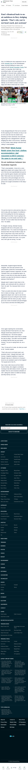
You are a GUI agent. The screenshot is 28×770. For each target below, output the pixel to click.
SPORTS (3, 582)
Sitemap (2, 727)
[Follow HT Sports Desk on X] (11, 34)
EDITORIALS (3, 571)
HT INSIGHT (3, 597)
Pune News (16, 485)
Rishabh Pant (9, 63)
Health (2, 530)
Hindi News (16, 651)
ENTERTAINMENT (5, 491)
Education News (17, 518)
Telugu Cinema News (5, 499)
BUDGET (3, 556)
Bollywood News (4, 494)
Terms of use (22, 719)
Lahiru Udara (17, 464)
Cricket (2, 454)
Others (2, 589)
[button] (2, 2)
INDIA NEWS (4, 448)
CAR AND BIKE (4, 575)
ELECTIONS (3, 600)
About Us (3, 719)
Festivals (16, 527)
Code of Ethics (22, 724)
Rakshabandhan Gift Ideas (6, 635)
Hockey (2, 587)
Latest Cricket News (7, 658)
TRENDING (3, 542)
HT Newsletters (22, 722)
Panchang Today (17, 630)
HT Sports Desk (6, 34)
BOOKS (2, 593)
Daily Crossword (17, 614)
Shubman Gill (17, 456)
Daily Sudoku (4, 614)
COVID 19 (3, 608)
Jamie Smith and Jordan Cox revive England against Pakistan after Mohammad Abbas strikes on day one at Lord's (20, 689)
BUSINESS (3, 546)
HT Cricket (8, 5)
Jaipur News (16, 478)
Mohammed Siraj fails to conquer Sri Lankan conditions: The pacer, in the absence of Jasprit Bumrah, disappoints (7, 680)
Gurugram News (17, 475)
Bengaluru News (4, 470)
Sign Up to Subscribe (14, 431)
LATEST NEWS (4, 441)
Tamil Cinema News (18, 496)
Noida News (16, 483)
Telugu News (3, 651)
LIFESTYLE (3, 522)
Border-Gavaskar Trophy (17, 67)
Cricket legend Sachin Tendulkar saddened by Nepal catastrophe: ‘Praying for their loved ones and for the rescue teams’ (6, 698)
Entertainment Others (19, 501)
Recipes (15, 530)
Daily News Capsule (5, 428)
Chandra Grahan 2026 (6, 630)
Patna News (3, 485)
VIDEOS (2, 553)
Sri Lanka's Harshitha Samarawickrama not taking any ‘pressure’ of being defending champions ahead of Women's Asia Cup (6, 664)
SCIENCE (3, 564)
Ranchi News (4, 488)
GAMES (2, 611)
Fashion (2, 527)
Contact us (12, 719)
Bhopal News (17, 470)
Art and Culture (4, 525)
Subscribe (24, 1)
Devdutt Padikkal (4, 459)
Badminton (3, 584)
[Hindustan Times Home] (9, 1)
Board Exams (17, 513)
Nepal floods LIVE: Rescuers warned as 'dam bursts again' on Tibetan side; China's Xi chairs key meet (6, 712)
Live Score (17, 5)
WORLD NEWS (4, 444)
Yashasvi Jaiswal (4, 461)
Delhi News (3, 475)
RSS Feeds (12, 727)
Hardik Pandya (17, 459)
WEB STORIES (4, 538)
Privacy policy (4, 722)
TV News (16, 499)
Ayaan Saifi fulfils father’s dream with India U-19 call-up (5, 688)
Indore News (3, 478)
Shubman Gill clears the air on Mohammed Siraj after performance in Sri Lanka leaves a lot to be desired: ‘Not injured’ (20, 672)
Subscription (3, 724)
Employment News (18, 516)
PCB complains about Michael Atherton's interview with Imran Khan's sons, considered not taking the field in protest (20, 680)
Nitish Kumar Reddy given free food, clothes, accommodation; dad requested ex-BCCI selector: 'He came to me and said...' (14, 153)
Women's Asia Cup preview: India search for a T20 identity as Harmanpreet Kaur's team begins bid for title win (20, 698)
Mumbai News (4, 483)
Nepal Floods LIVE (5, 626)
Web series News (4, 501)
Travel (15, 532)
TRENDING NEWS (5, 623)
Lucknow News (17, 480)
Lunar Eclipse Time (18, 632)
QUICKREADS (4, 604)
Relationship (3, 532)
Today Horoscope (4, 632)
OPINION (3, 567)
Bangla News (17, 648)
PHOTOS (3, 549)
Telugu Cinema (17, 646)
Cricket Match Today (18, 454)
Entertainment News (5, 648)
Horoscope (3, 507)
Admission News (4, 513)
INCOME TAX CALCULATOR (7, 620)
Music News (3, 496)
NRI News (3, 653)
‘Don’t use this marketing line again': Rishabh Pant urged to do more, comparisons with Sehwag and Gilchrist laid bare (20, 664)
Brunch (15, 525)
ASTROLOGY (4, 505)
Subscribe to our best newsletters (14, 424)
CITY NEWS (3, 468)
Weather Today (13, 722)
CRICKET (3, 451)
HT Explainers (17, 653)
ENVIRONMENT (4, 560)
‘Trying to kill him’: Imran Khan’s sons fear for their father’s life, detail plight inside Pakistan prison (6, 672)
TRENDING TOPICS (5, 638)
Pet (1, 535)
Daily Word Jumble (5, 616)
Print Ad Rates (13, 724)
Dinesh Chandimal (5, 464)
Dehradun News (17, 473)
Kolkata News (4, 480)
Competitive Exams (5, 516)
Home (3, 5)
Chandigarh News (5, 473)
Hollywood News (18, 494)
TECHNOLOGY (4, 578)
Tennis (15, 587)
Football (16, 584)
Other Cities (16, 488)
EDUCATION (4, 511)
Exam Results (4, 518)
